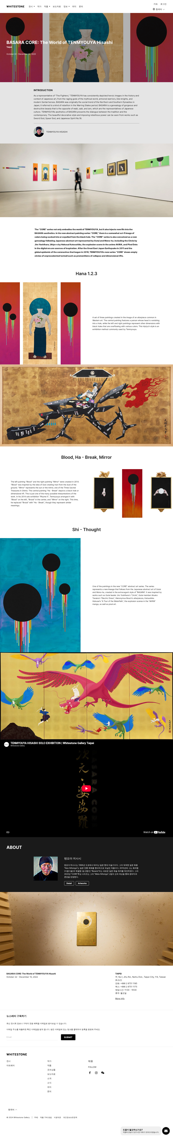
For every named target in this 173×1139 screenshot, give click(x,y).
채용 (90, 1061)
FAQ (36, 1117)
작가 (39, 6)
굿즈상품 (51, 1069)
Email (9, 1037)
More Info (119, 998)
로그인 (163, 4)
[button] (159, 9)
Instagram (96, 1072)
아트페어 (10, 1065)
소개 (49, 1078)
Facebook (89, 1072)
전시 (8, 1061)
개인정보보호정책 (70, 1117)
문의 (81, 6)
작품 (49, 1065)
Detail (69, 883)
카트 (156, 4)
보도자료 (57, 6)
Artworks (82, 883)
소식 (49, 1082)
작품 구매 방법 (46, 1117)
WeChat (102, 1072)
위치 (74, 6)
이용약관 (57, 1117)
